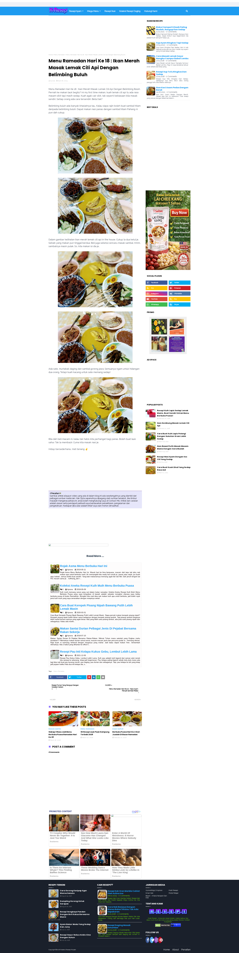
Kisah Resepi (173, 890)
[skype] (179, 304)
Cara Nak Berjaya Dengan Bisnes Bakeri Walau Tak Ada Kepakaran (123, 909)
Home (51, 55)
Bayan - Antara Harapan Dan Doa (156, 897)
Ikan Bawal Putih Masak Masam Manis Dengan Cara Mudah (172, 447)
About (175, 949)
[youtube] (156, 299)
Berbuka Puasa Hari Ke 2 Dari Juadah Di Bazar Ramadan (126, 733)
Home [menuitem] (58, 11)
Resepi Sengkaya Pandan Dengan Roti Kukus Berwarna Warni (74, 914)
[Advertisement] (95, 36)
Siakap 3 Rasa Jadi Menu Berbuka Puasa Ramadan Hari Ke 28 (63, 734)
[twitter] (179, 283)
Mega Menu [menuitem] (93, 11)
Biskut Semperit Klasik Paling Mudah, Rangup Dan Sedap (171, 28)
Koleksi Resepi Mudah (68, 950)
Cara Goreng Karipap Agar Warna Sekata (73, 891)
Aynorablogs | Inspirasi (154, 890)
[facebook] (156, 283)
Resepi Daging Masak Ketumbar (119, 926)
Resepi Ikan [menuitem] (110, 11)
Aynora (52, 81)
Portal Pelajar (174, 893)
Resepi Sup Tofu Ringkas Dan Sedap (171, 73)
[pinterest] (179, 288)
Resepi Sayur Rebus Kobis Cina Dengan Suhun (75, 936)
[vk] (179, 293)
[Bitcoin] (159, 327)
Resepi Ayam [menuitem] (75, 11)
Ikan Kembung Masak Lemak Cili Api (173, 424)
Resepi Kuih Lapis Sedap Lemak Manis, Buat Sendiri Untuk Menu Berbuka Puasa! (173, 413)
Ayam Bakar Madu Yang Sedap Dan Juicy (75, 925)
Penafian (185, 949)
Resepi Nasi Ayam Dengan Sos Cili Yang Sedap (172, 458)
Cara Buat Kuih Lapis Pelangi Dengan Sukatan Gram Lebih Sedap (171, 436)
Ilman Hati (149, 893)
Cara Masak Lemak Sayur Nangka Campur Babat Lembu (172, 57)
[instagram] (156, 293)
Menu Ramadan (59, 55)
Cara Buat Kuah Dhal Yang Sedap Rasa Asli (173, 468)
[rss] (156, 288)
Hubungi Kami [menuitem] (150, 11)
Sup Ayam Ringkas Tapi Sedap (172, 42)
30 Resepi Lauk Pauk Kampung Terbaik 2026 (95, 733)
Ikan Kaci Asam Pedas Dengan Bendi (172, 88)
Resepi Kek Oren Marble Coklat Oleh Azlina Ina (124, 892)
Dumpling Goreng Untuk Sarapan (72, 902)
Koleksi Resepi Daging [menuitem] (129, 11)
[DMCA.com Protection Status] (162, 926)
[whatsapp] (156, 304)
